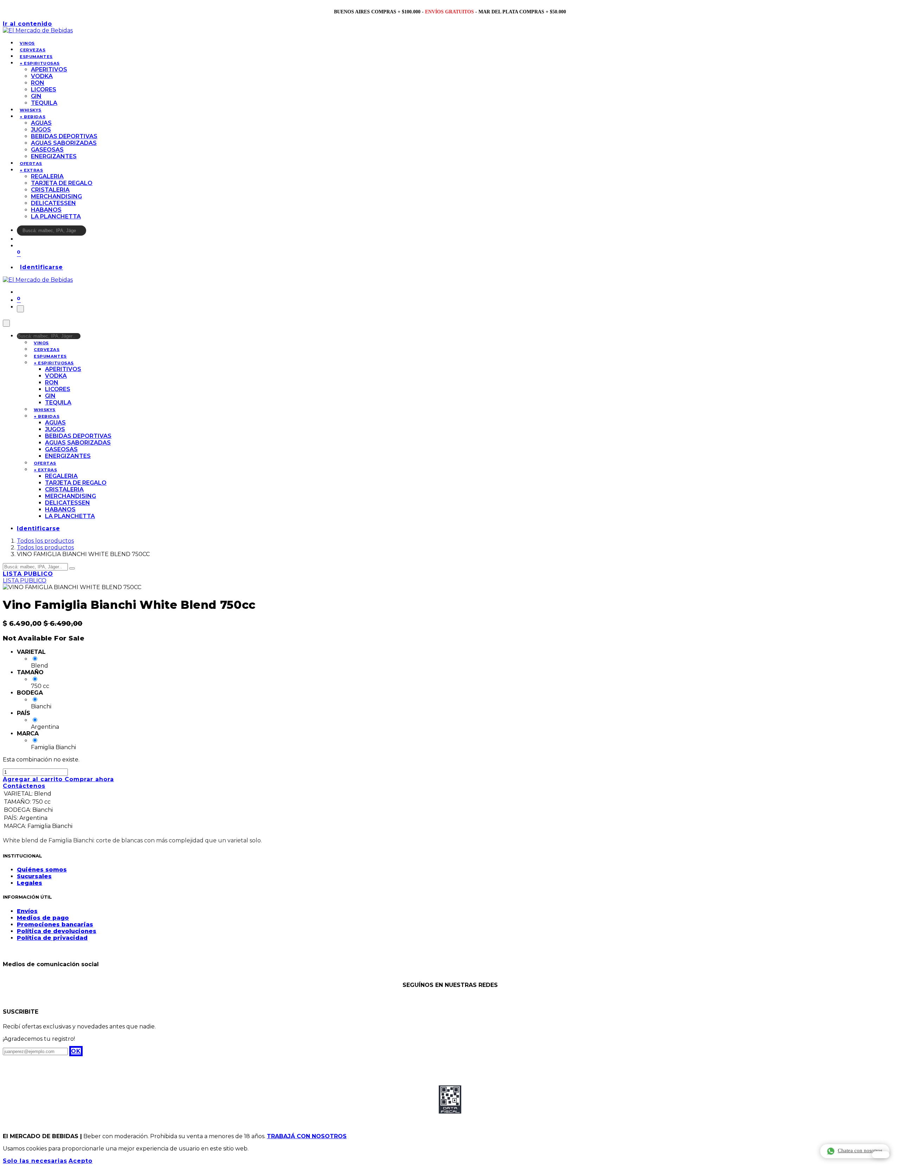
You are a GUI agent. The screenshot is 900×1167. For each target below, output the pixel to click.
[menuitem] (27, 43)
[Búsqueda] (91, 232)
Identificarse (41, 267)
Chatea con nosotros (860, 1150)
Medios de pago (43, 917)
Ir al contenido (27, 23)
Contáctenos (24, 786)
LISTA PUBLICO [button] (28, 573)
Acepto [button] (80, 1161)
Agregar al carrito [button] (34, 779)
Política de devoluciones (56, 931)
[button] (76, 1051)
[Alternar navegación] (20, 308)
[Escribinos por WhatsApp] (880, 1154)
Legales (29, 883)
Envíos (27, 911)
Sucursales (34, 876)
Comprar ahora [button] (89, 779)
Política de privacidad (52, 938)
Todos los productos (45, 540)
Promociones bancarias (55, 924)
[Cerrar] (6, 323)
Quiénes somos (42, 869)
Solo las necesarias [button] (35, 1161)
